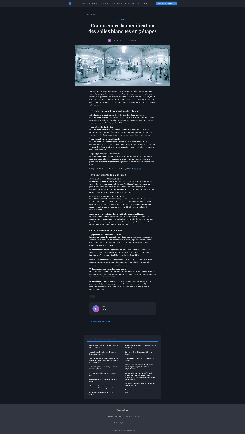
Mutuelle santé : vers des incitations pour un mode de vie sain (103, 347)
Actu (88, 3)
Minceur (119, 3)
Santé (138, 3)
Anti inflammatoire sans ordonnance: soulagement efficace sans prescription (101, 387)
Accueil (82, 3)
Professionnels (129, 3)
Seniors (145, 3)
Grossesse (104, 3)
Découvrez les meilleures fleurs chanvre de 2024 (139, 391)
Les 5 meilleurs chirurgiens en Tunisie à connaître (102, 393)
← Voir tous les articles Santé (99, 321)
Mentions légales (119, 423)
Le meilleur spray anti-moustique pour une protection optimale (103, 368)
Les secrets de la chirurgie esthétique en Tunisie (138, 353)
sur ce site (137, 169)
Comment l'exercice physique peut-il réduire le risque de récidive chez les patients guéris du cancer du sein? (104, 360)
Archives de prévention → (166, 3)
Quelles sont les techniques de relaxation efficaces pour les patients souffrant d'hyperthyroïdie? (139, 367)
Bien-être (95, 3)
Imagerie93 (122, 410)
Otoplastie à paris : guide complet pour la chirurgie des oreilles (102, 353)
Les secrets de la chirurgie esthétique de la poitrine (103, 380)
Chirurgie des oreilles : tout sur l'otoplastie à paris (103, 374)
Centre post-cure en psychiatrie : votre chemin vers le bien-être (140, 384)
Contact (128, 423)
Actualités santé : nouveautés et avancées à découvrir (139, 359)
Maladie (112, 3)
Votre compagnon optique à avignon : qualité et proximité (140, 347)
